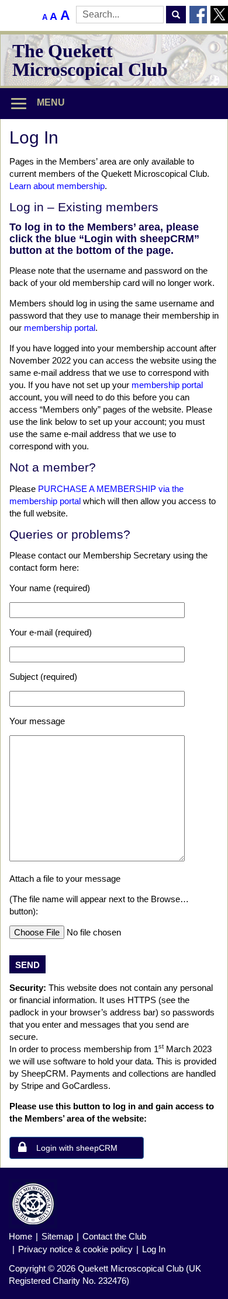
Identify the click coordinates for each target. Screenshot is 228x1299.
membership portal (59, 328)
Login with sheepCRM (77, 1148)
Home (20, 1236)
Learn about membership (57, 186)
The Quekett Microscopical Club (90, 60)
